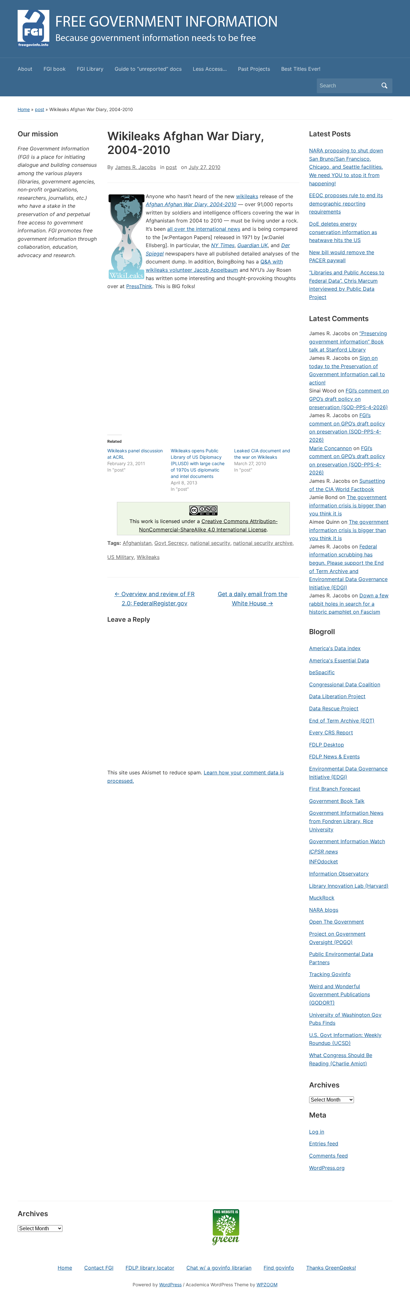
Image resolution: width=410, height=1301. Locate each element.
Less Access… (210, 69)
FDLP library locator (150, 1268)
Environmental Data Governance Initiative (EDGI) (348, 772)
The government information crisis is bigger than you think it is (348, 505)
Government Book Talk (337, 801)
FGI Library (90, 69)
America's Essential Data (339, 660)
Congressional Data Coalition (344, 684)
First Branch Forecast (334, 789)
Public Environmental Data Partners (341, 958)
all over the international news (203, 229)
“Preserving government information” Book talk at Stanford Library (348, 341)
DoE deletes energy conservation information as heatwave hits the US (343, 232)
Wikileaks (148, 557)
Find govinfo (279, 1268)
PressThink (139, 286)
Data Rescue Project (333, 708)
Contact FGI (98, 1268)
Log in (316, 1131)
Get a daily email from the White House (252, 599)
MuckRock (321, 897)
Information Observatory (339, 873)
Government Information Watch (347, 841)
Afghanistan (137, 543)
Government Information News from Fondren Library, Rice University (346, 821)
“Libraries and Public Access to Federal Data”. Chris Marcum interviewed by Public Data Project (346, 284)
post (39, 109)
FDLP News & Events (334, 756)
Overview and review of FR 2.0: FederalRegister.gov (154, 599)
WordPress (170, 1284)
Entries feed (323, 1143)
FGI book (55, 69)
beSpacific (322, 672)
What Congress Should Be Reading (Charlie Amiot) (340, 1059)
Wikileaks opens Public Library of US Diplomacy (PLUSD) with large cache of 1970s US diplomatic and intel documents (198, 463)
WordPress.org (327, 1168)
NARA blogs (323, 910)
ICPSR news (323, 851)
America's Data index (335, 648)
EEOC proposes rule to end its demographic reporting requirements (346, 203)
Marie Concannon (330, 448)
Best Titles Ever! (300, 69)
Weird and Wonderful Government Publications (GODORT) (339, 994)
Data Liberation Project (337, 696)
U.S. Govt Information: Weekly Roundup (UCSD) (345, 1039)
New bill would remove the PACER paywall (341, 256)
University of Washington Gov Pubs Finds (345, 1019)
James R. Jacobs (135, 167)
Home (24, 109)
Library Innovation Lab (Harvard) (349, 886)
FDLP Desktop (326, 744)
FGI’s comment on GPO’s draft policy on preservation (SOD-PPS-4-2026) (349, 398)
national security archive (262, 543)
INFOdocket (323, 861)
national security (210, 543)
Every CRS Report (331, 732)
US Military (120, 557)
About (25, 69)
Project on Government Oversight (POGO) (337, 938)
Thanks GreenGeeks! (331, 1268)
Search (384, 85)
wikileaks (247, 196)
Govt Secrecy (170, 543)
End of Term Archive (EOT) (341, 720)
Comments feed (328, 1155)
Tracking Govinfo (330, 974)
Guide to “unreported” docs (148, 69)
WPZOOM (267, 1284)
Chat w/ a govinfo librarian (218, 1268)
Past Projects (254, 69)
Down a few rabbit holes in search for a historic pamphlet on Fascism (349, 603)
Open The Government (336, 921)
